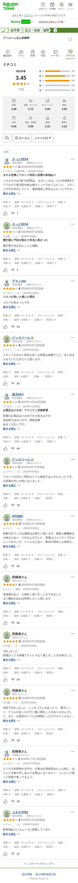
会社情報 (27, 874)
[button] (23, 160)
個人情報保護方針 (45, 874)
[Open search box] (7, 138)
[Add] (70, 39)
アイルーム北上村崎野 (16, 38)
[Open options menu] (72, 159)
